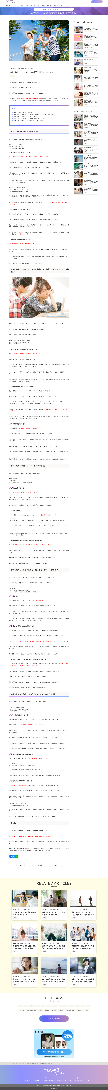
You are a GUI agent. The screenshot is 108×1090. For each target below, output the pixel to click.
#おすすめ (90, 31)
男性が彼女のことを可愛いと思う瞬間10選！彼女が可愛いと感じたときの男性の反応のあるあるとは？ (24, 949)
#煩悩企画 (61, 1010)
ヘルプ (85, 1080)
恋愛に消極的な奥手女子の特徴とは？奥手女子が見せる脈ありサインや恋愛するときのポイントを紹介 (91, 191)
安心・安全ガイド (78, 1080)
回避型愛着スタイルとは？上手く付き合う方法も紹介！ (91, 141)
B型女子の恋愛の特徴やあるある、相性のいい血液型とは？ (90, 157)
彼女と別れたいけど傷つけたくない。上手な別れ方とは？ (91, 149)
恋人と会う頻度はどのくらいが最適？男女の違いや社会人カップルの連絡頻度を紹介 (91, 166)
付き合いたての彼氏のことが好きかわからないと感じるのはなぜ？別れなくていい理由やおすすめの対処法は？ (24, 983)
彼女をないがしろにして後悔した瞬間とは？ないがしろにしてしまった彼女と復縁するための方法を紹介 (53, 916)
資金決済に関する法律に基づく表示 (64, 1080)
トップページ (14, 1063)
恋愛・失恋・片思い (31, 5)
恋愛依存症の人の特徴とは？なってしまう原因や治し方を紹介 (91, 182)
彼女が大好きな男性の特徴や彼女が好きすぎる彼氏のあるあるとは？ (91, 117)
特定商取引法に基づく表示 (34, 1080)
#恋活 (40, 1010)
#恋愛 (86, 55)
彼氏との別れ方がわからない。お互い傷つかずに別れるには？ (82, 913)
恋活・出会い (41, 5)
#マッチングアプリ (63, 1005)
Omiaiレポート (9, 5)
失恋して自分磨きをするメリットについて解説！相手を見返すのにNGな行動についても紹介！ (91, 102)
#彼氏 (74, 917)
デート (65, 5)
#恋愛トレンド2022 (70, 1010)
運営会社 (91, 1080)
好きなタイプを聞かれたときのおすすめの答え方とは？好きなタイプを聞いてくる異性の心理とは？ (91, 125)
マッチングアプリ (19, 5)
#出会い (48, 1005)
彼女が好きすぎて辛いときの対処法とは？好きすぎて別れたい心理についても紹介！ (53, 948)
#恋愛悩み (86, 71)
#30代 (86, 31)
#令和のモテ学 (80, 1010)
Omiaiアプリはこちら (97, 1)
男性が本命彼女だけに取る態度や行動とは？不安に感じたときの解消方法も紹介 (53, 981)
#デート (71, 1005)
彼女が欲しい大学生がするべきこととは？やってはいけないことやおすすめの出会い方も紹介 (82, 948)
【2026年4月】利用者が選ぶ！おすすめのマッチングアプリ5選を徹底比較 (91, 37)
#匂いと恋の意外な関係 (32, 1010)
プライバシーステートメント (48, 1080)
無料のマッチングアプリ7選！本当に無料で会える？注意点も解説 (91, 45)
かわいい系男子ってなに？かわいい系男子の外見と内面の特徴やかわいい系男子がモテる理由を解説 (91, 78)
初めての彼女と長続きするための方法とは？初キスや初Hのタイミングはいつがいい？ (91, 134)
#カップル (22, 1010)
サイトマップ (17, 1080)
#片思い (54, 1005)
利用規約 (24, 1080)
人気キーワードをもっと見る (54, 1018)
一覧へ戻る (39, 865)
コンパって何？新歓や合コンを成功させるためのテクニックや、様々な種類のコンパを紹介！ (91, 70)
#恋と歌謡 (47, 1010)
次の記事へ (55, 865)
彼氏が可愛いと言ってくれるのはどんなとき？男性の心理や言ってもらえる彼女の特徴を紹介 (91, 174)
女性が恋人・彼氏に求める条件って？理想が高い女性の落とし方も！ (82, 981)
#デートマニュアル (80, 1005)
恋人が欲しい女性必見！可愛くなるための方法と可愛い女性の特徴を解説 (91, 54)
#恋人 (74, 984)
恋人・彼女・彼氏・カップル (54, 5)
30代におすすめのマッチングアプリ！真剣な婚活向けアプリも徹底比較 (91, 29)
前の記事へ (23, 865)
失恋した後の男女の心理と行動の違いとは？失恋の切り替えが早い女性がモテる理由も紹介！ (91, 86)
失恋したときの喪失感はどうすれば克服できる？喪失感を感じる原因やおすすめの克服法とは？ (91, 94)
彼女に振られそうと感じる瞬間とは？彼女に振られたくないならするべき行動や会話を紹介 (24, 914)
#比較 (91, 39)
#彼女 (12, 76)
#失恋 (86, 88)
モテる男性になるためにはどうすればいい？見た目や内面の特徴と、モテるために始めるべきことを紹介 (91, 62)
